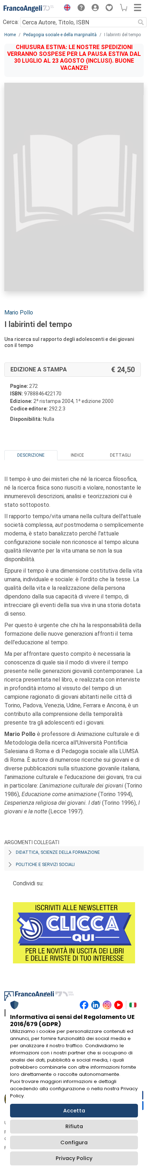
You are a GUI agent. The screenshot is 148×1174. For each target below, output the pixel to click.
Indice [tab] (77, 455)
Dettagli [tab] (120, 455)
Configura (74, 1142)
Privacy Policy (74, 1158)
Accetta (74, 1110)
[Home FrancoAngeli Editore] (29, 8)
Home (10, 34)
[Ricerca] (141, 22)
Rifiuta (74, 1126)
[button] (65, 8)
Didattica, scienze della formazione (58, 852)
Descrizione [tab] (31, 455)
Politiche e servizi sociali (45, 864)
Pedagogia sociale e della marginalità (60, 34)
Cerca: (11, 22)
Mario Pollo (18, 312)
